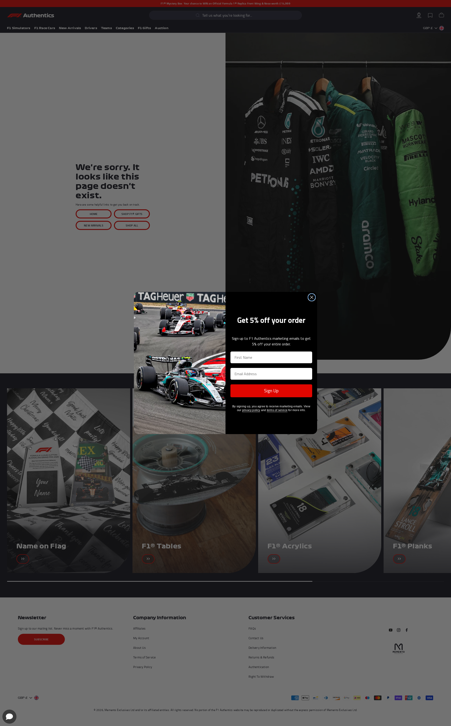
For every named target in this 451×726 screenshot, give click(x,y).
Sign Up (271, 390)
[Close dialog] (311, 297)
